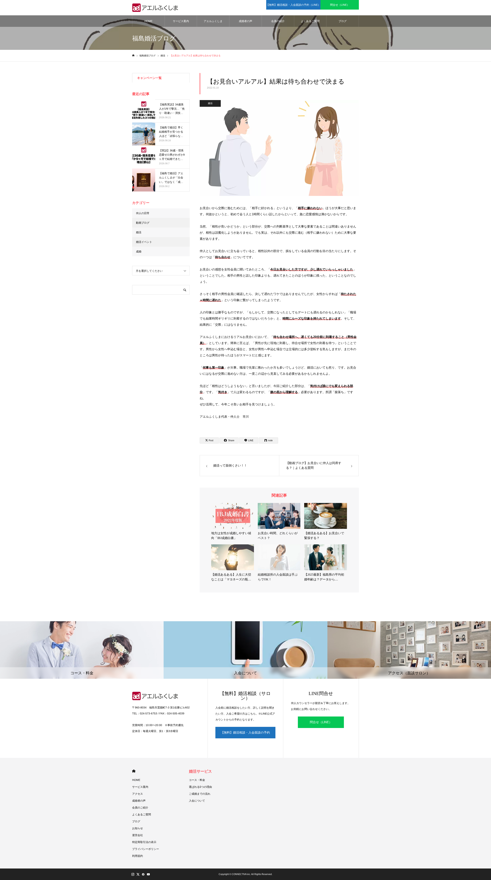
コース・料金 (197, 779)
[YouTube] (148, 874)
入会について (197, 800)
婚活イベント (144, 241)
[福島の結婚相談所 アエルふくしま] (156, 7)
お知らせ (137, 828)
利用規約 (137, 855)
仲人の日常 (142, 213)
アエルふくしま (213, 21)
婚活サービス (200, 771)
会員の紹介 (278, 21)
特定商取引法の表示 (144, 842)
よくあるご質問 (310, 21)
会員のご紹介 (140, 807)
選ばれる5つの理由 (200, 786)
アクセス (137, 793)
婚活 (210, 103)
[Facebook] (143, 874)
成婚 (138, 251)
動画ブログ (142, 222)
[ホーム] (133, 55)
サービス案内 (181, 21)
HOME (148, 21)
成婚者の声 (245, 21)
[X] (138, 874)
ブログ (343, 21)
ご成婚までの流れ (199, 793)
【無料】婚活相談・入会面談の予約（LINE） (293, 4)
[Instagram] (133, 874)
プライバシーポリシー (145, 848)
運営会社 (137, 835)
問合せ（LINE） (339, 4)
